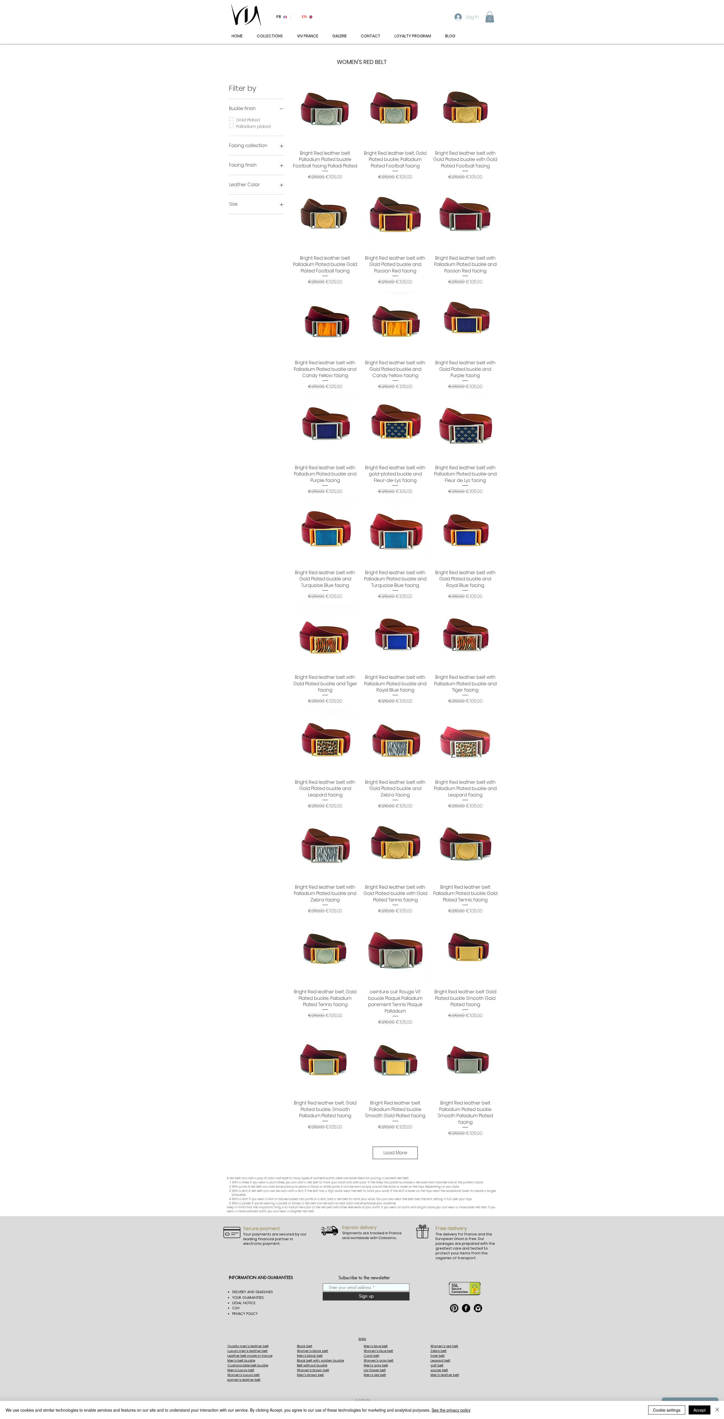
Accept (699, 1410)
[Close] (717, 1409)
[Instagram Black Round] (478, 1308)
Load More (395, 1152)
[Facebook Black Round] (466, 1308)
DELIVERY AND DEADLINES (252, 1291)
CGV (236, 1308)
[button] (489, 16)
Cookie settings (666, 1410)
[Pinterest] (454, 1308)
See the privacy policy (451, 1410)
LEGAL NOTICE (243, 1302)
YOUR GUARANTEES (248, 1297)
